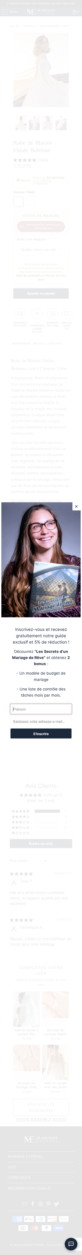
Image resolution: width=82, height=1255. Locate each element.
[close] (76, 506)
